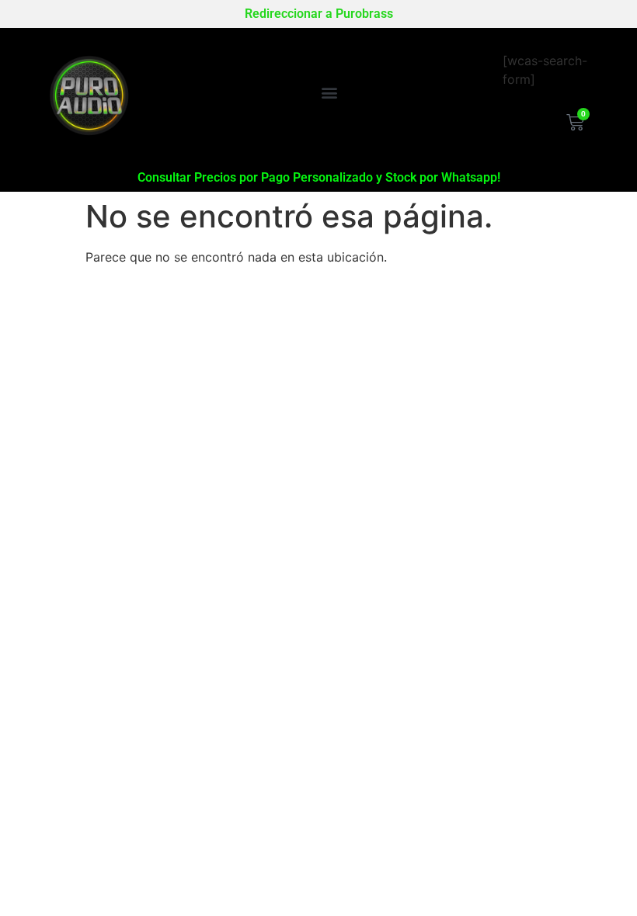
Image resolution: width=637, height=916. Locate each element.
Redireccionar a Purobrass (319, 13)
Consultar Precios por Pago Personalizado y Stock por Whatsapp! (318, 177)
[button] (329, 92)
